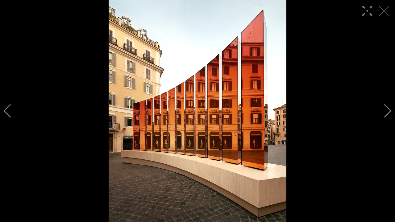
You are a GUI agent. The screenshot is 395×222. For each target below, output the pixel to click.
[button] (7, 111)
